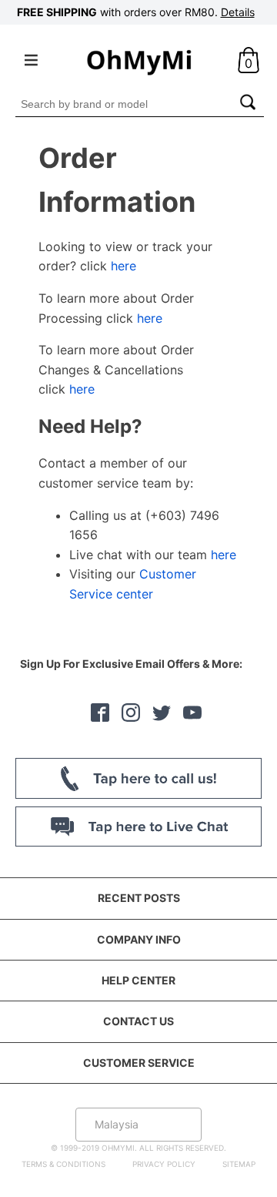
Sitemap (238, 1163)
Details (238, 11)
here (123, 265)
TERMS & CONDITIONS (63, 1163)
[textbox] (138, 1125)
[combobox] (123, 103)
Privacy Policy (163, 1163)
